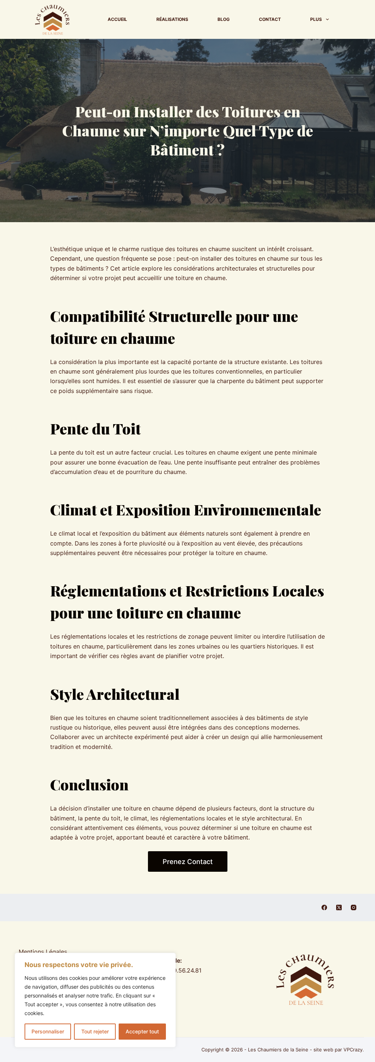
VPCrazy (353, 1049)
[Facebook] (324, 907)
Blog (224, 19)
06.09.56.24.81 (181, 970)
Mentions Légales (43, 951)
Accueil (117, 19)
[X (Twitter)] (339, 907)
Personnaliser (47, 1031)
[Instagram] (353, 907)
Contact (270, 19)
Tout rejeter (95, 1031)
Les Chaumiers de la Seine (278, 1049)
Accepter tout (142, 1031)
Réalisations (172, 19)
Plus (316, 19)
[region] (95, 1000)
